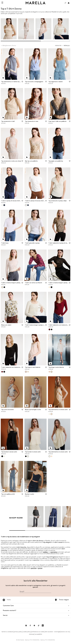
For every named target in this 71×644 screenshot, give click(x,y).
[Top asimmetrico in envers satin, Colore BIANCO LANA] (49, 414)
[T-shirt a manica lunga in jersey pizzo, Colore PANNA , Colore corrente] (2, 287)
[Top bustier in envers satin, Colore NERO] (26, 456)
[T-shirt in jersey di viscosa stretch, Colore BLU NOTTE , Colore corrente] (4, 205)
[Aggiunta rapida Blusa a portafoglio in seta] (26, 405)
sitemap (31, 634)
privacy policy (18, 631)
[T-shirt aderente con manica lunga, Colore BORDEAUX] (2, 371)
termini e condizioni (7, 631)
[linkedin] (43, 625)
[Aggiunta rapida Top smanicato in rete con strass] (3, 157)
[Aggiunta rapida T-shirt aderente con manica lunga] (50, 321)
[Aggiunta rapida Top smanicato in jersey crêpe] (50, 197)
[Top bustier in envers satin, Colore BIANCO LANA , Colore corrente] (28, 456)
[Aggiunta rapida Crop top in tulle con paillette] (50, 117)
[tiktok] (38, 625)
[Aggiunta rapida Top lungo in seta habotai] (26, 363)
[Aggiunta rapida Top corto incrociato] (3, 405)
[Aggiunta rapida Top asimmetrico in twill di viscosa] (3, 77)
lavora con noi (65, 631)
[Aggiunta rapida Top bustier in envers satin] (3, 448)
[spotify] (34, 625)
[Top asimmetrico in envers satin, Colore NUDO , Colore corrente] (51, 414)
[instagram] (26, 625)
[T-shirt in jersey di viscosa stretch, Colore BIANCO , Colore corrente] (26, 205)
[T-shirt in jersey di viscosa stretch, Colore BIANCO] (2, 205)
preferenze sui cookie (37, 631)
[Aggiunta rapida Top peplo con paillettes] (50, 157)
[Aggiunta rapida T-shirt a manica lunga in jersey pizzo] (3, 279)
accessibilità (38, 634)
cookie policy (27, 631)
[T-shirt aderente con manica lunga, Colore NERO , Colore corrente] (4, 371)
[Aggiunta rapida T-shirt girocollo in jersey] (26, 239)
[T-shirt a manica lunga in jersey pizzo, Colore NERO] (4, 287)
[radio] (9, 28)
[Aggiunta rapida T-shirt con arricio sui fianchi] (26, 279)
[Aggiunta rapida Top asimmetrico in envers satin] (50, 405)
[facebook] (30, 625)
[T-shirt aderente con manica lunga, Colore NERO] (51, 329)
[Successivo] (66, 516)
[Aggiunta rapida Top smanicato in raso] (26, 117)
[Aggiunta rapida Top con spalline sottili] (3, 490)
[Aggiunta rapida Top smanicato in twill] (3, 117)
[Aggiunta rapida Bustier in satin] (26, 490)
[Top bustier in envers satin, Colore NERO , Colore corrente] (2, 456)
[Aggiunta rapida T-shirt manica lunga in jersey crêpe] (26, 321)
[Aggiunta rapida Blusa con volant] (3, 321)
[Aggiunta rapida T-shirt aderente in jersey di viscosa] (50, 239)
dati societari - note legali (52, 631)
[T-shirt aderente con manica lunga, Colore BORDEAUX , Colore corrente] (49, 329)
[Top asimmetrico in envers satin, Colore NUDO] (51, 456)
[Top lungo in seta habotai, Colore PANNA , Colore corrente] (51, 371)
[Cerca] (65, 3)
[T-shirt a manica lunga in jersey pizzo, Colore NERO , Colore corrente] (51, 287)
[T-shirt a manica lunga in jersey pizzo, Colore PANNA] (49, 287)
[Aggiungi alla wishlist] (22, 82)
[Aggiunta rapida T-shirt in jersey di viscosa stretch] (3, 197)
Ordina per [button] (58, 45)
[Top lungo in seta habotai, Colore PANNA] (28, 371)
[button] (67, 45)
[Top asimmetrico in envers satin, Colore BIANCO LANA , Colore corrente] (49, 456)
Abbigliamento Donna (9, 45)
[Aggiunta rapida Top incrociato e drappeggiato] (26, 77)
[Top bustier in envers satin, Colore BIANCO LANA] (4, 456)
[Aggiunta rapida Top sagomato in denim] (50, 77)
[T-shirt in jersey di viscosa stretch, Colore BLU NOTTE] (28, 205)
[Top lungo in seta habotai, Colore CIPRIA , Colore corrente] (26, 371)
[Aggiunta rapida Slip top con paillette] (26, 157)
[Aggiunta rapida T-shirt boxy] (3, 239)
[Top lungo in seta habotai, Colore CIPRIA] (49, 371)
